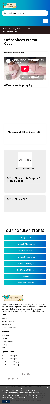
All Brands (5, 336)
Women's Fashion (25, 282)
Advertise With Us (8, 321)
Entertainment (26, 250)
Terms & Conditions (9, 328)
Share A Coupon (7, 342)
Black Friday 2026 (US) (9, 359)
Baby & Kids (25, 237)
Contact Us (5, 339)
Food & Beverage (26, 263)
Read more (32, 397)
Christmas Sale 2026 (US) (10, 365)
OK (6, 401)
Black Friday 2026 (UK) (9, 356)
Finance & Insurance (25, 257)
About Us (5, 319)
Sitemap (4, 345)
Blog (3, 348)
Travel (25, 276)
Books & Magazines (25, 244)
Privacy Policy (6, 325)
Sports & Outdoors (25, 269)
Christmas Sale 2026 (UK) (10, 362)
